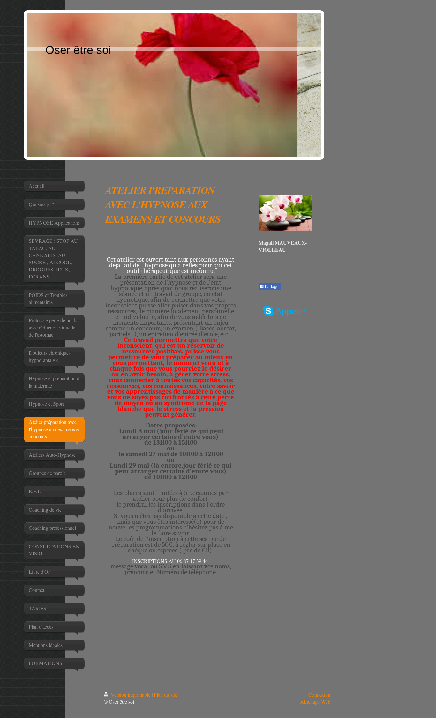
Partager (272, 287)
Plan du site (165, 694)
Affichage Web (315, 701)
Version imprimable (130, 694)
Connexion (319, 694)
